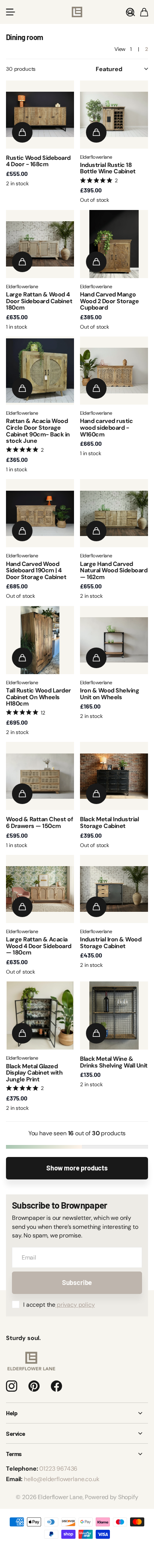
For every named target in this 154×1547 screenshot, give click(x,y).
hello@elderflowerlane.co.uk (61, 1479)
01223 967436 (58, 1469)
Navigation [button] (10, 12)
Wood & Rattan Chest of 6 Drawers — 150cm (39, 822)
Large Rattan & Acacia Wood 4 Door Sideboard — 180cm (38, 945)
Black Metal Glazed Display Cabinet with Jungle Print (34, 1072)
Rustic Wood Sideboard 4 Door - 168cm (38, 161)
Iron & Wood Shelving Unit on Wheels (109, 693)
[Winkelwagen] (144, 12)
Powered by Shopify (111, 1497)
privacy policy (75, 1305)
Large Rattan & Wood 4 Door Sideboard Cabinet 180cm (39, 300)
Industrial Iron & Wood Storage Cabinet (110, 942)
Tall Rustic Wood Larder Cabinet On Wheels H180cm (38, 696)
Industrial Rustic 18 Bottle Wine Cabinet (108, 168)
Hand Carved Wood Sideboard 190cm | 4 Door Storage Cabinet (36, 570)
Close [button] (77, 1413)
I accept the (59, 1305)
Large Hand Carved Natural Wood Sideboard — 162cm (113, 570)
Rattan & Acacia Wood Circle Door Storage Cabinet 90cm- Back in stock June (38, 431)
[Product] (40, 114)
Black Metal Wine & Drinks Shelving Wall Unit (114, 1062)
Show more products (77, 1168)
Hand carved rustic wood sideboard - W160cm (106, 427)
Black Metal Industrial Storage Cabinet (109, 822)
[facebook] (56, 1386)
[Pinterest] (34, 1386)
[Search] (131, 12)
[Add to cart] (22, 132)
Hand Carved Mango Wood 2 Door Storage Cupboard (109, 300)
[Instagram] (11, 1386)
